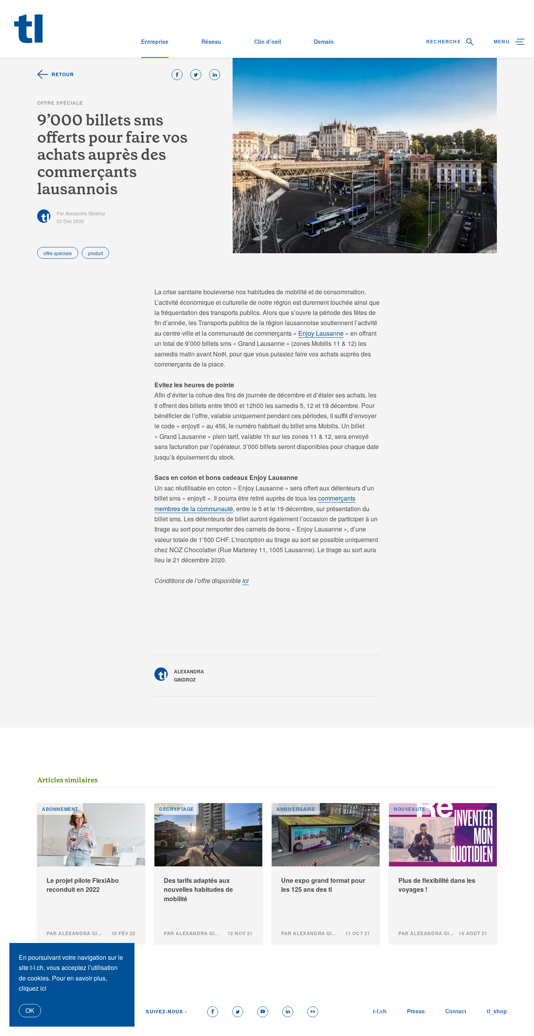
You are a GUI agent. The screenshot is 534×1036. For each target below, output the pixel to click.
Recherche (444, 41)
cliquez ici (33, 988)
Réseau (211, 41)
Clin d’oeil (267, 41)
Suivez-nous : (166, 1011)
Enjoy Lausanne (321, 333)
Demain (324, 41)
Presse (416, 1011)
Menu (502, 41)
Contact (455, 1011)
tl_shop (497, 1011)
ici (245, 580)
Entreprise (154, 41)
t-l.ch (380, 1011)
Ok (29, 1010)
